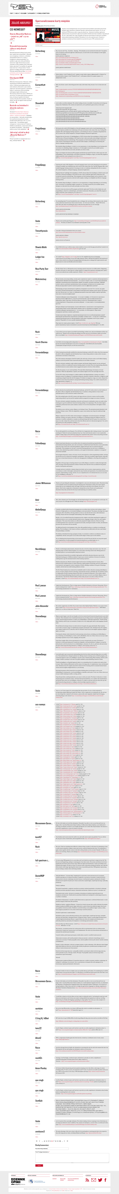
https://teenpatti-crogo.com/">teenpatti (69, 792)
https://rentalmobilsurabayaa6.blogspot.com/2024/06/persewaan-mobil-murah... (84, 335)
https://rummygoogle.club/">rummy (68, 772)
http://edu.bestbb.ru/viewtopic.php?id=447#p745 (67, 61)
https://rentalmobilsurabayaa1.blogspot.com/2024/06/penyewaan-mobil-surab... (77, 974)
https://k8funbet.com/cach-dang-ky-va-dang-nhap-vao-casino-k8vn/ (72, 1021)
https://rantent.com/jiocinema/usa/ (97, 1071)
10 (60, 1141)
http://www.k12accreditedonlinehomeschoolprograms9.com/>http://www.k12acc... (77, 542)
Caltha (63, 1190)
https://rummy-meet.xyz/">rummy (68, 740)
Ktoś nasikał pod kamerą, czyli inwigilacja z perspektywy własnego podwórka (21, 72)
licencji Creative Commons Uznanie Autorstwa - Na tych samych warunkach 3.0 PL (65, 1188)
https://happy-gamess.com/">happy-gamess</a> (71, 784)
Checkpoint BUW (16, 77)
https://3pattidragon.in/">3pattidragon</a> (70, 777)
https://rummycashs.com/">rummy (68, 721)
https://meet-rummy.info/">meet (67, 748)
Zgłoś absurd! (21, 22)
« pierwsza (37, 1140)
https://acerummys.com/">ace (67, 816)
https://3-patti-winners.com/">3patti (68, 767)
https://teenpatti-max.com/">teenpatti (69, 719)
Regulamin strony (62, 1179)
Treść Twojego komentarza (42, 1152)
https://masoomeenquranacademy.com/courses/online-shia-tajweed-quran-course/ (75, 830)
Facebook (105, 1180)
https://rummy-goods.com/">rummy (68, 706)
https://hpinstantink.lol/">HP (65, 1010)
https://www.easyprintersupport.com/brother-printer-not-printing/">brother (76, 1081)
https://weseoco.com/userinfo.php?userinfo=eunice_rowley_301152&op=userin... (75, 64)
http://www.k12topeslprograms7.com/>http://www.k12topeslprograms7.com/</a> (77, 157)
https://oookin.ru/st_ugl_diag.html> (87, 323)
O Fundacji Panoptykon (43, 13)
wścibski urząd (38, 45)
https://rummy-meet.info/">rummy (68, 741)
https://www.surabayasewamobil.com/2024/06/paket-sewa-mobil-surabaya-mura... (75, 1051)
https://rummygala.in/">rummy (67, 757)
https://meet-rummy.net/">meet (67, 750)
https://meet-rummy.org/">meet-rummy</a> (70, 751)
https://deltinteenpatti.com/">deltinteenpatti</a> (71, 811)
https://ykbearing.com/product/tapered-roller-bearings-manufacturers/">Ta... (89, 587)
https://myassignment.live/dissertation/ (65, 492)
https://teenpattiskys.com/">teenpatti (69, 712)
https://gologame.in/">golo (66, 804)
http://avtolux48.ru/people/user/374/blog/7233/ (67, 57)
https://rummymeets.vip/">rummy (68, 736)
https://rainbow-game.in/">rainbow (68, 765)
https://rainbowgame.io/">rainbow (68, 763)
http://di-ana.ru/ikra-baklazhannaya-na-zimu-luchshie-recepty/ (70, 232)
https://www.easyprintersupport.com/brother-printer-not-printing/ (76, 1093)
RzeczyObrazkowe (56, 1190)
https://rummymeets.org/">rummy (68, 734)
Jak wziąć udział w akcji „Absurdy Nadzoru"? (19, 133)
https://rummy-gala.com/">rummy (68, 755)
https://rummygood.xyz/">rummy (68, 707)
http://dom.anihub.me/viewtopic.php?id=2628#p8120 (68, 59)
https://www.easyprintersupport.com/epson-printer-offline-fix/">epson (75, 1029)
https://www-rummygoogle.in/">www (69, 775)
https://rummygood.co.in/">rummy (68, 709)
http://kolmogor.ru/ (60, 91)
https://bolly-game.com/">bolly (67, 785)
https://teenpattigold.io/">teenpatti (68, 717)
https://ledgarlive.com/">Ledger (69, 256)
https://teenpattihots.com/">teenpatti (69, 809)
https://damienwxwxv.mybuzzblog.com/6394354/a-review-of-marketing (73, 96)
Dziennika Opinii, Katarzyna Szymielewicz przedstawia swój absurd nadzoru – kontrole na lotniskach (19, 113)
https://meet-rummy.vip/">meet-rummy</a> (70, 753)
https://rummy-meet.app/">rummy (68, 743)
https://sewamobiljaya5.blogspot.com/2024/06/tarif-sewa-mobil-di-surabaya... (74, 1001)
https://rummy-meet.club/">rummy (68, 745)
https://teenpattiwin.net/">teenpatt (68, 724)
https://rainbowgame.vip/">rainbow (68, 762)
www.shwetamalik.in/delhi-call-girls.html (69, 248)
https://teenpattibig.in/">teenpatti (68, 794)
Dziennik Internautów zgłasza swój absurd (18, 47)
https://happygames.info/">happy (68, 782)
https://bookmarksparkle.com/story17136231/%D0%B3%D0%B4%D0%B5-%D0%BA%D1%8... (79, 92)
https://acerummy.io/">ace (66, 814)
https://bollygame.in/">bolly (67, 787)
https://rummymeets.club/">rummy (68, 733)
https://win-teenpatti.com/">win (67, 726)
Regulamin (23, 13)
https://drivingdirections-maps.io (92, 838)
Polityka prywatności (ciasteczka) (73, 1179)
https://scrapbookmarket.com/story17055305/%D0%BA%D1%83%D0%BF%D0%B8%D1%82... (79, 89)
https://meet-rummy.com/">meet (67, 731)
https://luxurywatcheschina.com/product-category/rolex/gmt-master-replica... (81, 607)
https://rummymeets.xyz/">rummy (68, 738)
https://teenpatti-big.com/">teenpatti (68, 796)
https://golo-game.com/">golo (67, 806)
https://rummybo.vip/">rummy (67, 723)
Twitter (100, 1180)
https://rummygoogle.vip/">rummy (68, 768)
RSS (87, 1180)
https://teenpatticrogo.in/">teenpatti (68, 790)
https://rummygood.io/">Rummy (68, 704)
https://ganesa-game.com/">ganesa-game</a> (70, 760)
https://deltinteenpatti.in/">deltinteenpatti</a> (71, 812)
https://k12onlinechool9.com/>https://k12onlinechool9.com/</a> (73, 424)
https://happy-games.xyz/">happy (68, 780)
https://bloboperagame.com (90, 501)
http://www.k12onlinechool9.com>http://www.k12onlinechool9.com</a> (75, 383)
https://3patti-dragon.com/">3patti (68, 779)
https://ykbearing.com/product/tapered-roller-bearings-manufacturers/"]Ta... (87, 597)
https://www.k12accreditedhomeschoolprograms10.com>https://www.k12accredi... (77, 476)
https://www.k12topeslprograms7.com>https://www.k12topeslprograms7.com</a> (77, 194)
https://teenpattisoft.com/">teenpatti (68, 801)
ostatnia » (67, 1140)
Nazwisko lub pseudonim (41, 1148)
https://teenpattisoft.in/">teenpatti (68, 802)
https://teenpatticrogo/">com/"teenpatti (69, 789)
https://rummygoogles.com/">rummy (69, 770)
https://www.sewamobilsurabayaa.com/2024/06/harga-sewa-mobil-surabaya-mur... (78, 1124)
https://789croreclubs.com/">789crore (69, 711)
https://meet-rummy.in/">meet (67, 746)
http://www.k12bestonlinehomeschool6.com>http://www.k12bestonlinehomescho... (78, 647)
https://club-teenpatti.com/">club (68, 714)
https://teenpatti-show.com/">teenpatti (69, 799)
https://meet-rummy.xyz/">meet (67, 728)
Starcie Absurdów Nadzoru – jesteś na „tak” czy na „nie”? (20, 36)
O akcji (17, 13)
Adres (36, 56)
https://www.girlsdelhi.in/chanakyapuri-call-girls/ (90, 342)
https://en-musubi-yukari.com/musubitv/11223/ (67, 94)
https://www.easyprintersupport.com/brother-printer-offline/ (76, 1061)
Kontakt (55, 1178)
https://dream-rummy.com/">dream (68, 716)
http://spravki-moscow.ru (62, 237)
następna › (65, 1140)
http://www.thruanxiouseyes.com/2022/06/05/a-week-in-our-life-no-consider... (74, 206)
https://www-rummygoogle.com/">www (69, 774)
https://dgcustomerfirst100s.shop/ (93, 1133)
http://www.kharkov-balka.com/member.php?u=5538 (68, 62)
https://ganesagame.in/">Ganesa (67, 758)
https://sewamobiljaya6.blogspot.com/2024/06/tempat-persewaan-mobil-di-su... (74, 436)
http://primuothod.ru (61, 211)
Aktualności (31, 13)
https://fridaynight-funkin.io (62, 1039)
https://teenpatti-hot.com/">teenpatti (68, 807)
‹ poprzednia (40, 1140)
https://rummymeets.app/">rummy (68, 729)
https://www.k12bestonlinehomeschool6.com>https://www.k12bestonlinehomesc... (77, 683)
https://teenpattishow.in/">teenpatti (68, 797)
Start (11, 13)
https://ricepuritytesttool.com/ (91, 272)
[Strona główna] (22, 7)
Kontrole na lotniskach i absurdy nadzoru (19, 106)
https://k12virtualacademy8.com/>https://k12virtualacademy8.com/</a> (82, 578)
